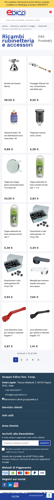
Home (4, 26)
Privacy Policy (16, 452)
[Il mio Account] (44, 13)
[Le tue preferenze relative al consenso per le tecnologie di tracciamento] (49, 495)
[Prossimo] (44, 359)
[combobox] (27, 20)
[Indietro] (9, 359)
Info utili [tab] (8, 415)
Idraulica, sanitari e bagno (22, 26)
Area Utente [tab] (10, 425)
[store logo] (16, 13)
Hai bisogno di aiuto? (36, 495)
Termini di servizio (29, 459)
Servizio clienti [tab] (12, 407)
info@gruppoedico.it (16, 394)
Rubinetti (42, 26)
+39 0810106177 (13, 390)
